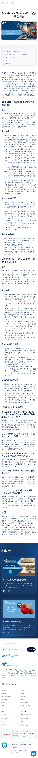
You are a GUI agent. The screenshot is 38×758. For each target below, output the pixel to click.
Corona (22, 696)
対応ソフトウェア (25, 715)
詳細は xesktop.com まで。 (19, 736)
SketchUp (4, 699)
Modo (3, 702)
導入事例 (4, 718)
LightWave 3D (24, 702)
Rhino (22, 699)
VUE (2, 705)
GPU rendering (6, 696)
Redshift (3, 693)
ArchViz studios (25, 705)
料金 (21, 721)
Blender (3, 691)
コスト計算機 (24, 718)
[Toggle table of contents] (34, 47)
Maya (22, 693)
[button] (34, 3)
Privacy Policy (22, 750)
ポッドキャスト (6, 725)
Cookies (14, 750)
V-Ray (22, 691)
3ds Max (4, 688)
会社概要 (4, 715)
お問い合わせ (24, 725)
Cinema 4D (23, 688)
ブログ (3, 721)
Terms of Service (16, 752)
